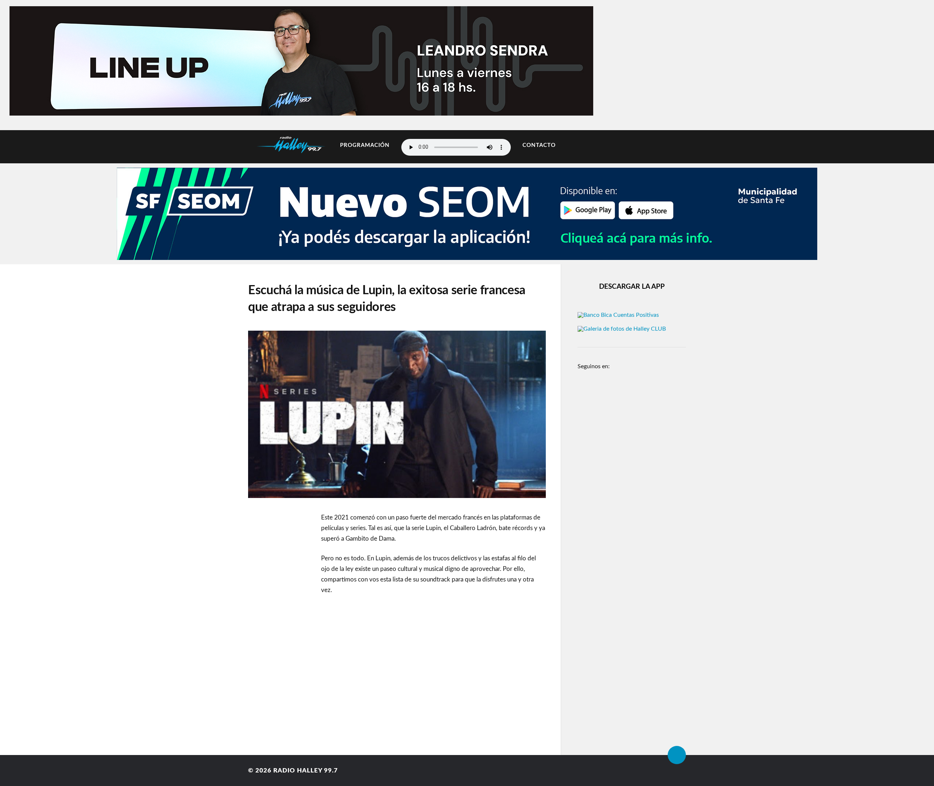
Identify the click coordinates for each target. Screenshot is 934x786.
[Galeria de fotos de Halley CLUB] (622, 329)
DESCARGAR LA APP (632, 286)
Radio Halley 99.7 (305, 770)
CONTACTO (539, 145)
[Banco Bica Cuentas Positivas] (618, 315)
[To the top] (677, 755)
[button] (29, 59)
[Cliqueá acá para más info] (467, 256)
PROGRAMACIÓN (365, 145)
